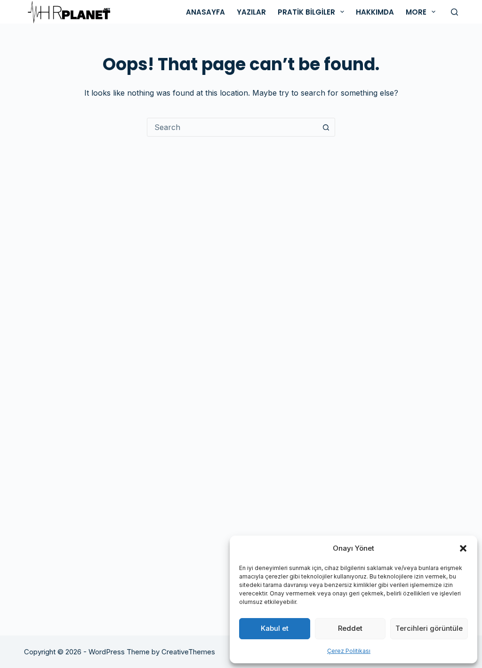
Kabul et (275, 628)
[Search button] (326, 127)
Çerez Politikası (348, 650)
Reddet (350, 628)
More (416, 12)
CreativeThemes (188, 651)
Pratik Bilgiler (306, 12)
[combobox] (232, 127)
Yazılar (251, 12)
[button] (463, 548)
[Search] (454, 12)
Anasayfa (205, 12)
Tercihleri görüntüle (429, 628)
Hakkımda (375, 12)
